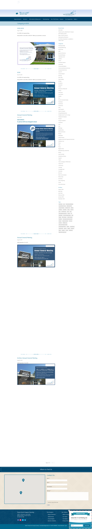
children (72, 207)
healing (60, 217)
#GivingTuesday (61, 45)
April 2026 (60, 193)
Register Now (61, 148)
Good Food (60, 103)
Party (59, 143)
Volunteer (60, 171)
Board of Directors (62, 53)
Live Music (60, 122)
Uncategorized (61, 169)
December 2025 (61, 198)
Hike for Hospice (61, 111)
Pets (59, 145)
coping (68, 209)
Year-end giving (61, 180)
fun (71, 213)
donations (60, 83)
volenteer (63, 230)
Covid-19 (60, 71)
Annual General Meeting (24, 115)
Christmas (60, 209)
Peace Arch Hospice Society (63, 224)
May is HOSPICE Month (63, 35)
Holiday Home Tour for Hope (64, 115)
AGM (18, 72)
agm (64, 204)
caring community (61, 207)
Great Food (60, 105)
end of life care (63, 211)
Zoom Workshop (61, 184)
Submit (48, 504)
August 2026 (60, 189)
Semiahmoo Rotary (62, 156)
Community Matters (62, 66)
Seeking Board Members (63, 37)
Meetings (60, 128)
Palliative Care (61, 141)
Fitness (59, 90)
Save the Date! (61, 154)
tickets (60, 230)
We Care (60, 173)
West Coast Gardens (62, 175)
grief (72, 215)
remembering (72, 226)
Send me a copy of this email (53, 502)
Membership (61, 130)
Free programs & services (63, 213)
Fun (59, 98)
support (69, 228)
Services (31, 6)
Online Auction (61, 137)
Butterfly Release (61, 55)
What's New (60, 176)
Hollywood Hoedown (62, 116)
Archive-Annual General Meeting (27, 358)
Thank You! (60, 163)
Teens (59, 160)
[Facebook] (18, 520)
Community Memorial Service (64, 68)
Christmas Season (62, 62)
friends (69, 213)
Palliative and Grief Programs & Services (66, 139)
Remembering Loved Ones (63, 150)
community (60, 64)
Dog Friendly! (61, 79)
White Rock (70, 230)
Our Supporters (67, 6)
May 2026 (60, 191)
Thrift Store (60, 165)
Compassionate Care (62, 70)
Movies (59, 133)
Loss (59, 124)
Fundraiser (60, 101)
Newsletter (60, 135)
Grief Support (61, 109)
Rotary (59, 152)
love (59, 126)
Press (59, 146)
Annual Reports (51, 518)
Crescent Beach (61, 73)
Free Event (60, 92)
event (68, 211)
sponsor (65, 228)
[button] (21, 492)
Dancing (60, 75)
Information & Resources (35, 19)
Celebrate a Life (61, 56)
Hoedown (60, 219)
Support (60, 158)
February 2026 (61, 195)
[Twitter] (23, 520)
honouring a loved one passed (67, 219)
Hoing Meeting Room (62, 113)
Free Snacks (60, 94)
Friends (59, 96)
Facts (70, 211)
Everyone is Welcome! (62, 88)
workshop (60, 178)
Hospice (60, 118)
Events (59, 86)
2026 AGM (20, 28)
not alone (60, 222)
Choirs (59, 60)
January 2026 (61, 197)
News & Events (24, 6)
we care (67, 230)
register (68, 226)
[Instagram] (20, 520)
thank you (72, 228)
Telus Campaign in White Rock (64, 161)
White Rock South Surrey (62, 232)
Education (60, 85)
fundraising (60, 215)
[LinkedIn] (25, 520)
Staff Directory (51, 516)
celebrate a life (67, 207)
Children (60, 58)
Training (60, 167)
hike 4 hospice (64, 217)
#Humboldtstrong (62, 47)
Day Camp (60, 77)
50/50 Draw (60, 49)
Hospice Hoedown (62, 120)
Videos (72, 6)
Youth (59, 182)
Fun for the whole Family (63, 100)
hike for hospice (69, 217)
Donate (60, 6)
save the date (61, 228)
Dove (59, 211)
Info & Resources (38, 6)
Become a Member (52, 520)
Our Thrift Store (54, 6)
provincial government (62, 226)
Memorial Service (61, 131)
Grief (59, 107)
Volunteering (46, 6)
